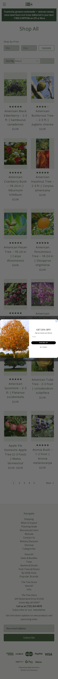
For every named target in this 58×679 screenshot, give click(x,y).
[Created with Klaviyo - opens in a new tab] (29, 359)
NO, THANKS (43, 347)
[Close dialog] (56, 321)
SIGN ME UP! (43, 342)
